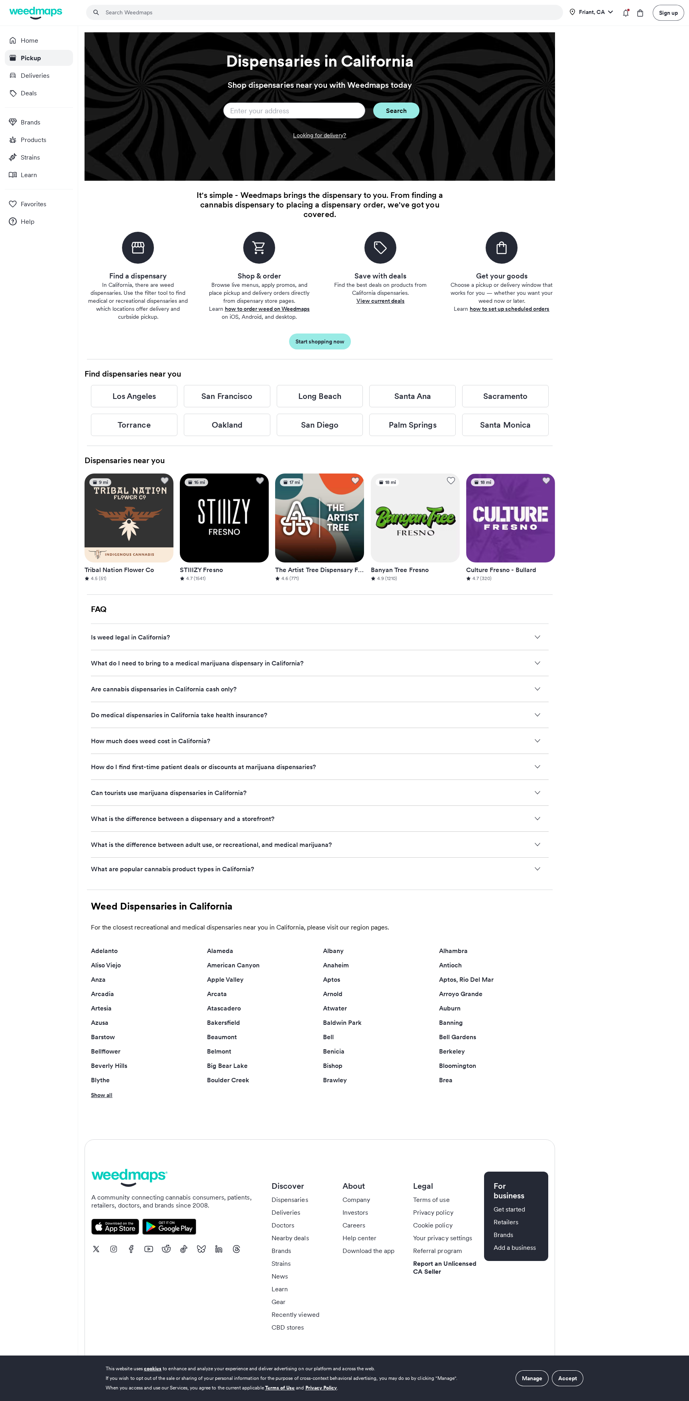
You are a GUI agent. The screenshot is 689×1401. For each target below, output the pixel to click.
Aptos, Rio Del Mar (466, 979)
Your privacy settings (442, 1238)
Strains (281, 1263)
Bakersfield (223, 1022)
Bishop (333, 1065)
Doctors (283, 1225)
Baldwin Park (342, 1022)
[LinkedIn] (219, 1249)
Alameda (220, 951)
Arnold (333, 994)
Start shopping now (319, 341)
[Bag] (640, 13)
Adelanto (104, 951)
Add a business (515, 1247)
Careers (354, 1225)
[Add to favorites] (165, 481)
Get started (510, 1209)
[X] (96, 1249)
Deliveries (286, 1212)
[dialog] (344, 1378)
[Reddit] (166, 1249)
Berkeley (452, 1051)
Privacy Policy (321, 1388)
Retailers (506, 1222)
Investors (355, 1212)
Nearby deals (290, 1238)
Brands (281, 1251)
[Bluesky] (201, 1249)
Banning (451, 1022)
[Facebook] (131, 1249)
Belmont (219, 1051)
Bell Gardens (457, 1037)
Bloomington (457, 1065)
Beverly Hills (109, 1065)
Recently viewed (295, 1314)
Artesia (101, 1008)
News (280, 1276)
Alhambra (453, 951)
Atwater (335, 1008)
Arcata (217, 994)
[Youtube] (149, 1249)
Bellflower (105, 1051)
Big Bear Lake (227, 1065)
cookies (152, 1368)
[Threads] (236, 1249)
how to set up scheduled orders (509, 308)
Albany (333, 951)
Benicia (333, 1051)
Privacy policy (433, 1212)
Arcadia (102, 994)
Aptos (331, 979)
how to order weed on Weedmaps (267, 308)
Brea (446, 1080)
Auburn (450, 1008)
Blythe (100, 1080)
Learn (280, 1289)
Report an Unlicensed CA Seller (444, 1267)
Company (356, 1200)
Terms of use (431, 1200)
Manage (532, 1378)
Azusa (99, 1022)
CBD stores (288, 1327)
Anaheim (336, 965)
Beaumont (222, 1037)
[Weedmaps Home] (36, 13)
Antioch (450, 965)
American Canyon (233, 965)
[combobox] (329, 12)
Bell (328, 1037)
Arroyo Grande (460, 994)
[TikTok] (184, 1249)
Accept (567, 1378)
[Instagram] (114, 1249)
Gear (278, 1302)
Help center (360, 1238)
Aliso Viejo (106, 965)
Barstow (103, 1037)
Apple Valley (225, 979)
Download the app (369, 1251)
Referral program (437, 1251)
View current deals (380, 300)
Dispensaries (290, 1200)
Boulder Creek (228, 1080)
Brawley (335, 1080)
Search (396, 110)
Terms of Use (280, 1388)
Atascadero (224, 1008)
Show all (101, 1095)
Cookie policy (433, 1225)
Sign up (668, 12)
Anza (98, 979)
